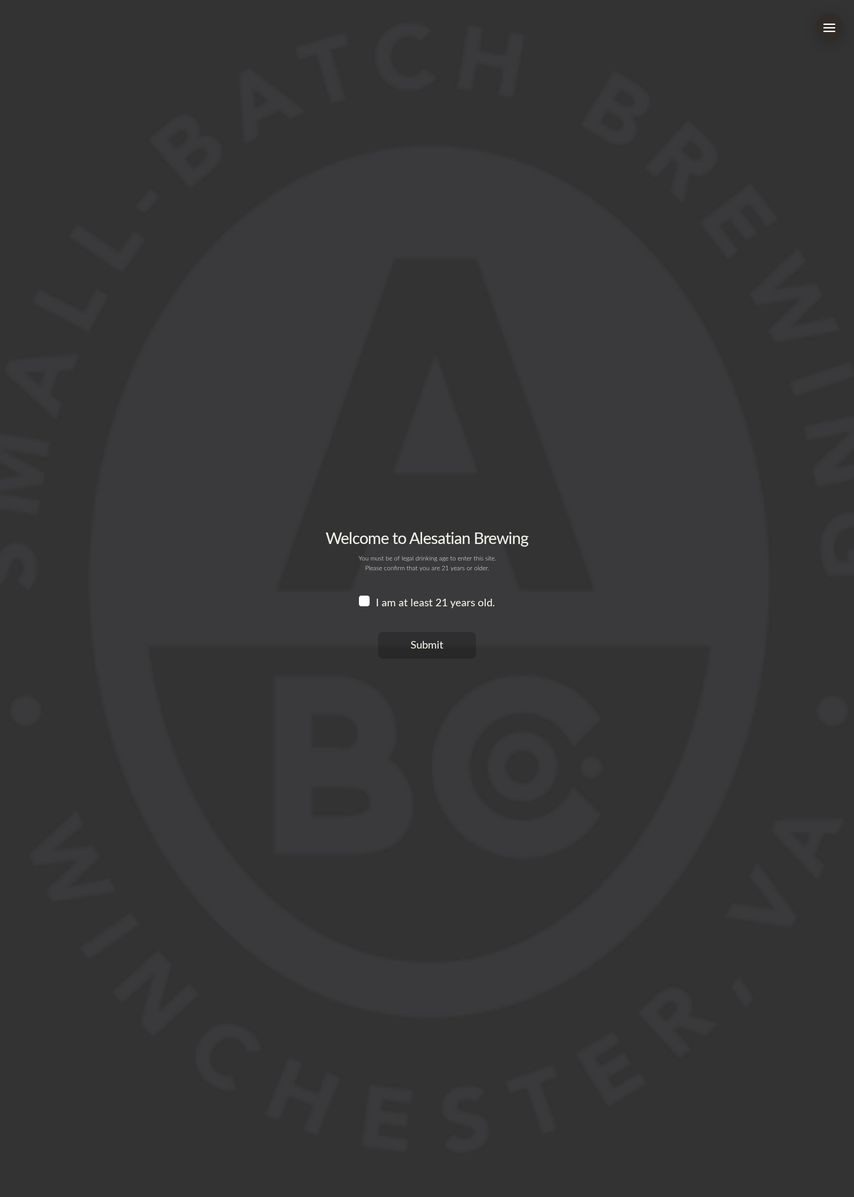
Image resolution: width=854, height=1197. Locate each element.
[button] (829, 26)
